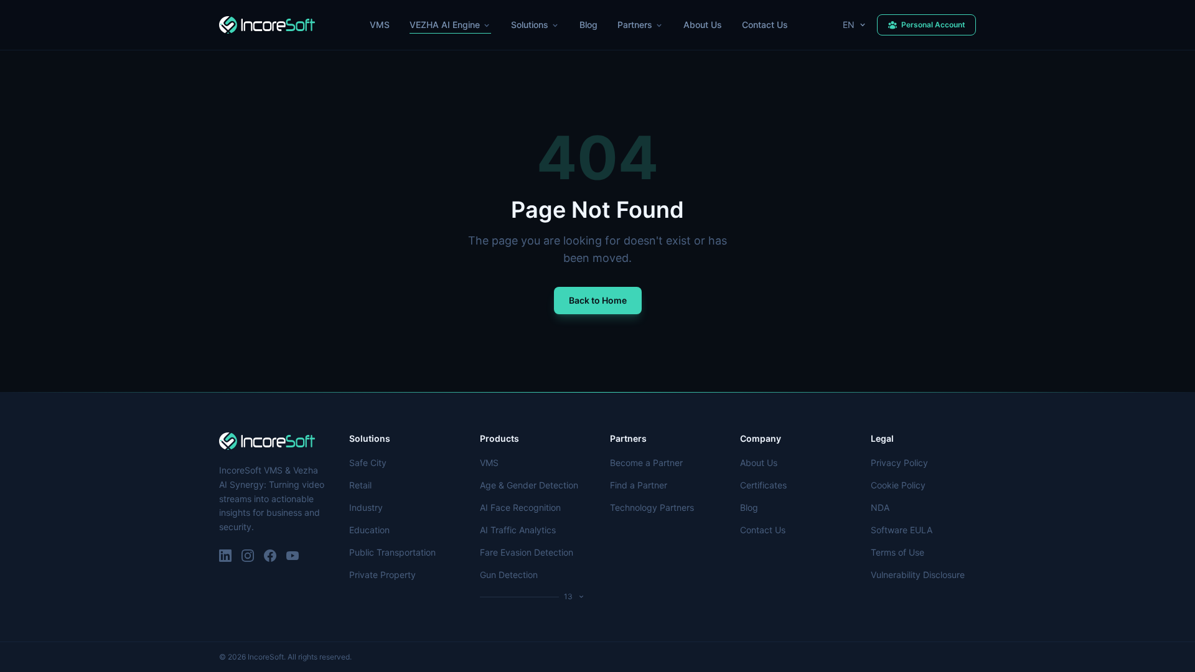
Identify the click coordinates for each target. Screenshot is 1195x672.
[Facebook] (270, 555)
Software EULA (901, 530)
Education (369, 530)
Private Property (382, 574)
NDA (880, 507)
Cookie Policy (898, 485)
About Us (702, 24)
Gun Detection (509, 574)
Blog (588, 24)
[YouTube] (292, 555)
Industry (366, 507)
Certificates (763, 485)
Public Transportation (392, 552)
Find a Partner (638, 485)
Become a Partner (646, 462)
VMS (380, 24)
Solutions (529, 24)
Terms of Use (897, 552)
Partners (634, 24)
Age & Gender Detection (529, 485)
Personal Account (933, 24)
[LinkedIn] (225, 555)
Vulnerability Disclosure (918, 574)
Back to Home (598, 300)
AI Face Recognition (520, 507)
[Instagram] (247, 555)
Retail (360, 485)
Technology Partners (652, 507)
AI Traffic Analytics (518, 530)
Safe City (368, 462)
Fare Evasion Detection (526, 552)
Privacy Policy (899, 462)
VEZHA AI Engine (445, 24)
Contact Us (765, 24)
